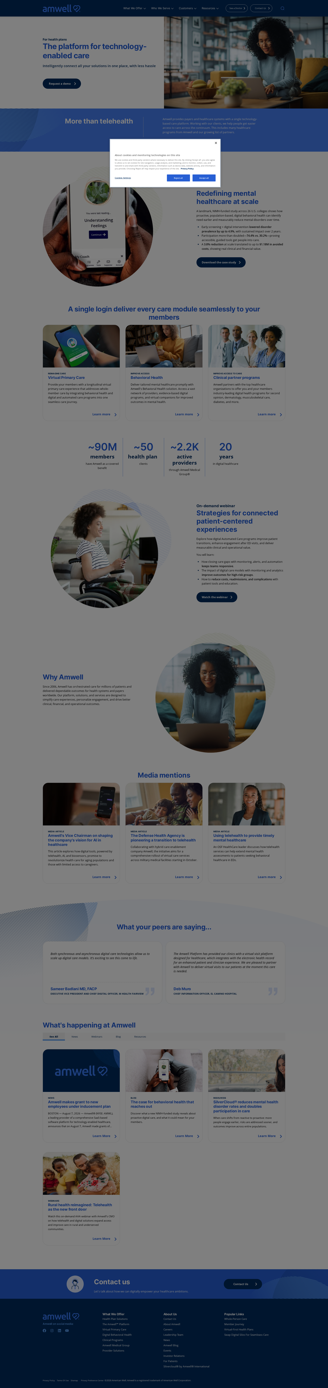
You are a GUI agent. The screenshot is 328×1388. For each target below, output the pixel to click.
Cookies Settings (123, 178)
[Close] (216, 143)
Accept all (204, 178)
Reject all (178, 178)
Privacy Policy (187, 168)
